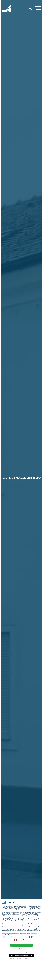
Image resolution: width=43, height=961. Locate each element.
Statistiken (22, 937)
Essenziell (9, 937)
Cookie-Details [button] (12, 958)
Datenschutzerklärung (7, 933)
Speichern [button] (21, 949)
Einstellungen (34, 933)
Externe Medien (22, 940)
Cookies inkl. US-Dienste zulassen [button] (21, 945)
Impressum (31, 958)
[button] (38, 8)
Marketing (35, 937)
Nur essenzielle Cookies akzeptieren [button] (21, 952)
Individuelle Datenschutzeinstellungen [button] (21, 955)
